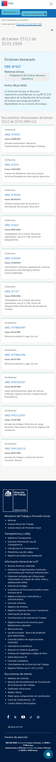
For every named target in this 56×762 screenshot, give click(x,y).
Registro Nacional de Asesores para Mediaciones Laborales (25, 624)
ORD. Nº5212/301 (15, 415)
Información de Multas (19, 614)
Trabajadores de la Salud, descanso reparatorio (27, 77)
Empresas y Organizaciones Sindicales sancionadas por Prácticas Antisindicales (28, 571)
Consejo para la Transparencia (23, 548)
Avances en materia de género (23, 649)
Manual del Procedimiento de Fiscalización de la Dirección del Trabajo (29, 683)
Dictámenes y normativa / (18, 20)
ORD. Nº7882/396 (15, 354)
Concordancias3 (8, 24)
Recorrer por (10, 12)
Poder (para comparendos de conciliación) (29, 696)
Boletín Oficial (15, 692)
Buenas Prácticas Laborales (21, 565)
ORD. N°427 (12, 67)
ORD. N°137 (12, 291)
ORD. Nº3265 (12, 134)
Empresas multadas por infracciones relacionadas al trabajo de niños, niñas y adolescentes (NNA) (28, 579)
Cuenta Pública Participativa (22, 703)
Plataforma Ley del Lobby (20, 552)
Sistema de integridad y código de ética (27, 653)
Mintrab (12, 520)
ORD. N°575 (12, 164)
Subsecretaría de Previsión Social (24, 527)
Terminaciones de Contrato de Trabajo (27, 617)
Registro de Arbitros (18, 606)
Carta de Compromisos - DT (21, 699)
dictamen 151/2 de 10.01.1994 (29, 24)
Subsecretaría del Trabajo (21, 524)
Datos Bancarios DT (17, 657)
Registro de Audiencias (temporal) (25, 555)
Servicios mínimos (17, 603)
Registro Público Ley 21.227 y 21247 (25, 668)
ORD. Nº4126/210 (15, 448)
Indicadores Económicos (20, 646)
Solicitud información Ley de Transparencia (22, 543)
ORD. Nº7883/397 (15, 327)
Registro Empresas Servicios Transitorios (28, 610)
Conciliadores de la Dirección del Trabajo (28, 664)
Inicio (3, 20)
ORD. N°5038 (12, 195)
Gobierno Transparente (19, 537)
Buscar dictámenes (33, 14)
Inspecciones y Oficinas (15, 748)
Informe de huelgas (17, 586)
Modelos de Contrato (18, 678)
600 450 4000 (11, 742)
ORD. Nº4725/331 (15, 382)
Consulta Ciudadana (18, 660)
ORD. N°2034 (12, 258)
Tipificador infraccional (19, 688)
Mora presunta (15, 629)
